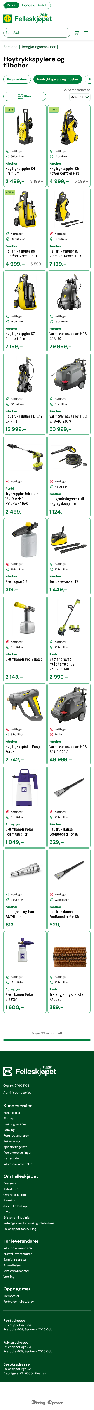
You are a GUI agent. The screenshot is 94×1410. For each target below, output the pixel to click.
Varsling (8, 1277)
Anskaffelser (12, 1265)
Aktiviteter (10, 1189)
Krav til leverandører (17, 1254)
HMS (6, 1212)
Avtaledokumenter (16, 1271)
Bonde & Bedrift (35, 5)
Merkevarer (11, 1296)
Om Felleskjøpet (14, 1195)
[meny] (86, 32)
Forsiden (10, 47)
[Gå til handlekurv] (76, 32)
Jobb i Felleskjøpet (16, 1206)
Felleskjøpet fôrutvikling (19, 1229)
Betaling (9, 1130)
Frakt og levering (15, 1124)
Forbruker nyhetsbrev (18, 1302)
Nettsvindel (11, 1158)
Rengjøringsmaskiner (39, 47)
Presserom (10, 1183)
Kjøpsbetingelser (15, 1147)
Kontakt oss (11, 1113)
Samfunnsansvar (15, 1259)
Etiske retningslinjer (16, 1217)
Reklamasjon (12, 1141)
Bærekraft (10, 1200)
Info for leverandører (17, 1248)
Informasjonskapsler (17, 1164)
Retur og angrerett (16, 1135)
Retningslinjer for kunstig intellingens (28, 1223)
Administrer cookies (17, 1092)
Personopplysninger (17, 1153)
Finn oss (9, 1118)
